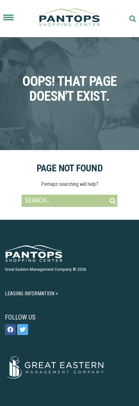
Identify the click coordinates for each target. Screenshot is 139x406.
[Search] (112, 201)
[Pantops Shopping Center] (69, 18)
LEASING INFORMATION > (31, 293)
